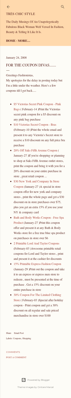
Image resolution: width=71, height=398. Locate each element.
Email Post (19, 332)
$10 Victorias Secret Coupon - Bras (35, 124)
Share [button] (8, 332)
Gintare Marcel (45, 387)
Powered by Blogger (38, 379)
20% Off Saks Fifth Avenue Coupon (35, 150)
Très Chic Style (20, 13)
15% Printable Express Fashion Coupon (37, 264)
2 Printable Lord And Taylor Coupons (36, 243)
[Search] (62, 6)
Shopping (26, 338)
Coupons (17, 338)
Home (11, 40)
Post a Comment (16, 357)
